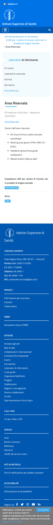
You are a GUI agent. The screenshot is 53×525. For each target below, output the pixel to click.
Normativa (9, 85)
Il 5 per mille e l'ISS (13, 419)
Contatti (8, 302)
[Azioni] (4, 4)
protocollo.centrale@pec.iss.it (23, 279)
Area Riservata (12, 122)
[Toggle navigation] (5, 30)
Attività (8, 36)
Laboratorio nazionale (14, 73)
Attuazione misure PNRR (16, 325)
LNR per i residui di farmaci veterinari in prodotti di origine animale (27, 41)
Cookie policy (10, 306)
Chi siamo (9, 68)
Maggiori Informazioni (12, 521)
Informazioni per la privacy (17, 298)
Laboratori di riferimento (26, 36)
